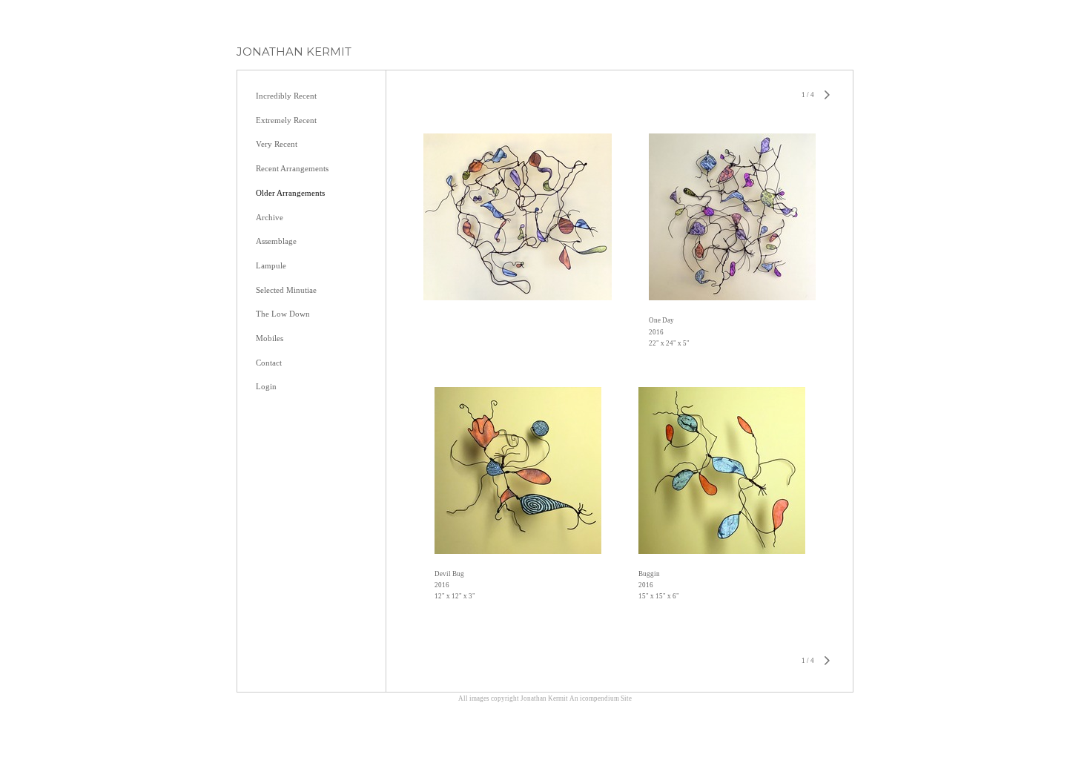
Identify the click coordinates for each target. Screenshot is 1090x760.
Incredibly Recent (286, 95)
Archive (269, 217)
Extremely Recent (286, 120)
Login (266, 386)
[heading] (294, 51)
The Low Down (283, 313)
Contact (269, 362)
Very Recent (276, 143)
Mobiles (269, 338)
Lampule (271, 265)
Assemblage (276, 241)
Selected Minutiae (286, 289)
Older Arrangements (290, 192)
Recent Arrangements (292, 168)
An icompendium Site (600, 698)
